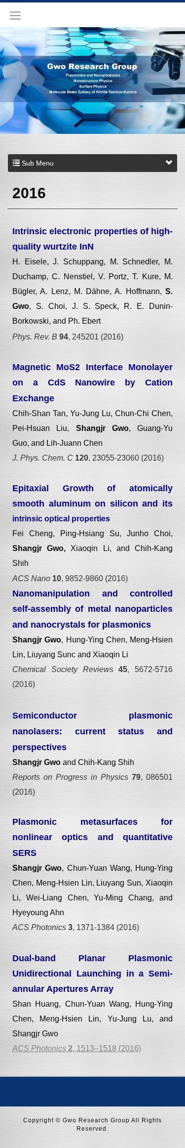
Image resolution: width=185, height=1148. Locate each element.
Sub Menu (37, 163)
